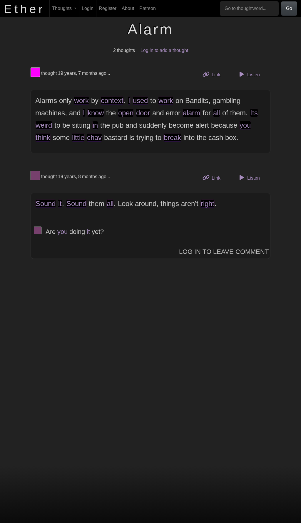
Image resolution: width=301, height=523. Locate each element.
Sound (46, 203)
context (112, 100)
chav (94, 137)
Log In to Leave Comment (224, 251)
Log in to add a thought (164, 50)
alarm (191, 113)
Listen (253, 74)
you (245, 125)
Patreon (147, 8)
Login (87, 8)
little (78, 137)
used (140, 100)
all (216, 113)
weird (44, 125)
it (60, 203)
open (125, 113)
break (172, 137)
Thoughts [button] (62, 8)
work (81, 100)
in (95, 125)
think (43, 137)
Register (107, 8)
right (207, 203)
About (128, 8)
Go (289, 8)
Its (254, 113)
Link (217, 74)
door (143, 113)
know (96, 113)
